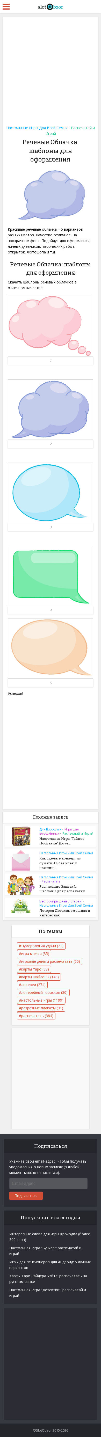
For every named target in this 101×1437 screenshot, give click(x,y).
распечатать (37, 1015)
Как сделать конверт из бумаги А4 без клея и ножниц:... (60, 863)
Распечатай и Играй (77, 833)
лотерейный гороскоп (44, 992)
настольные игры (42, 1000)
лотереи (33, 984)
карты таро (35, 969)
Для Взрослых (50, 829)
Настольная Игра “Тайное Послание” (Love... (61, 840)
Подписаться (26, 1195)
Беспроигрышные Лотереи (60, 901)
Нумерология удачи (42, 945)
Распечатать (51, 881)
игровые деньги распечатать (50, 961)
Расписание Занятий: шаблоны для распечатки (62, 888)
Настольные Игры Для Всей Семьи (37, 127)
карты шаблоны (40, 976)
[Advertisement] (50, 69)
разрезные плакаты (42, 1007)
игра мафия (35, 953)
